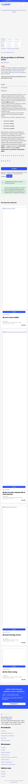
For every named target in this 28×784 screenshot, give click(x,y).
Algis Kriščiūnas (5, 62)
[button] (23, 4)
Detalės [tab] (3, 84)
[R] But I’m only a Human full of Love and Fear (14, 493)
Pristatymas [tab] (4, 87)
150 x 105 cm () (8, 128)
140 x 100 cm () (8, 126)
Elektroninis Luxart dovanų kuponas (17, 72)
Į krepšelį (14, 168)
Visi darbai (3, 48)
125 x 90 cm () (8, 123)
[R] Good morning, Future (12, 635)
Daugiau (14, 311)
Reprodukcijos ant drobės (13, 48)
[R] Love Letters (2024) (11, 317)
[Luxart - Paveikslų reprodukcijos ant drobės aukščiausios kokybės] (6, 4)
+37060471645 (8, 1)
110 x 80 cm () (8, 121)
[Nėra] (1, 155)
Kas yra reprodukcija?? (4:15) (7, 52)
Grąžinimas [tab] (4, 90)
